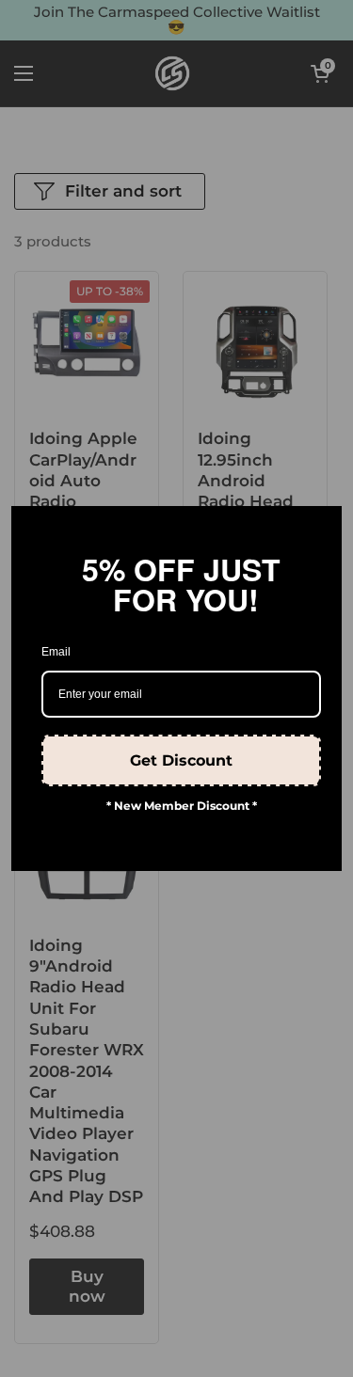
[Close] (319, 528)
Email (56, 651)
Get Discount (181, 760)
